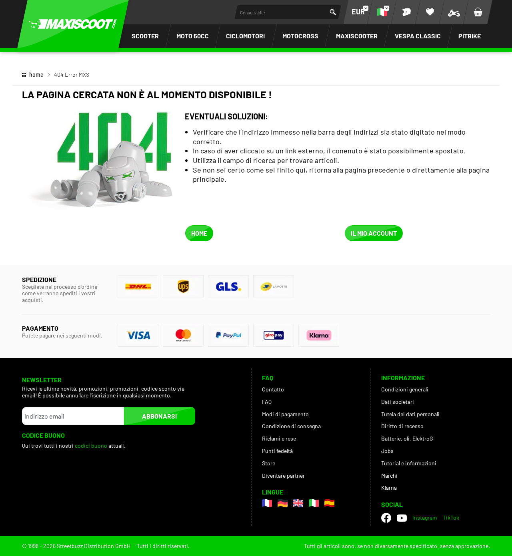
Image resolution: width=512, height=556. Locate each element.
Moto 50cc (192, 36)
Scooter (145, 36)
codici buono (91, 445)
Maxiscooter (357, 36)
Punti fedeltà (277, 450)
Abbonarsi (159, 416)
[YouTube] (402, 518)
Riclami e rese (279, 438)
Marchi (389, 475)
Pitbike (469, 36)
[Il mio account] (406, 12)
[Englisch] (298, 503)
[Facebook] (386, 518)
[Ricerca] (333, 12)
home (36, 74)
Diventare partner (283, 475)
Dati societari (397, 401)
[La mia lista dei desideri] (430, 12)
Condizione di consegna (291, 426)
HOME (199, 233)
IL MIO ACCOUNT (374, 233)
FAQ (267, 401)
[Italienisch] (314, 503)
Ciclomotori (245, 36)
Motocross (300, 36)
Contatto (273, 389)
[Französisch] (267, 503)
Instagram (424, 517)
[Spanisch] (329, 503)
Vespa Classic (418, 36)
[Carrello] (478, 12)
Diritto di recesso (402, 426)
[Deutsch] (283, 503)
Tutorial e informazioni (408, 463)
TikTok (451, 517)
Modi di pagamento (285, 414)
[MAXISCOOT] (73, 24)
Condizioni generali (404, 389)
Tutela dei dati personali (410, 414)
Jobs (387, 450)
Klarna (389, 487)
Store (268, 463)
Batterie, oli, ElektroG (407, 438)
